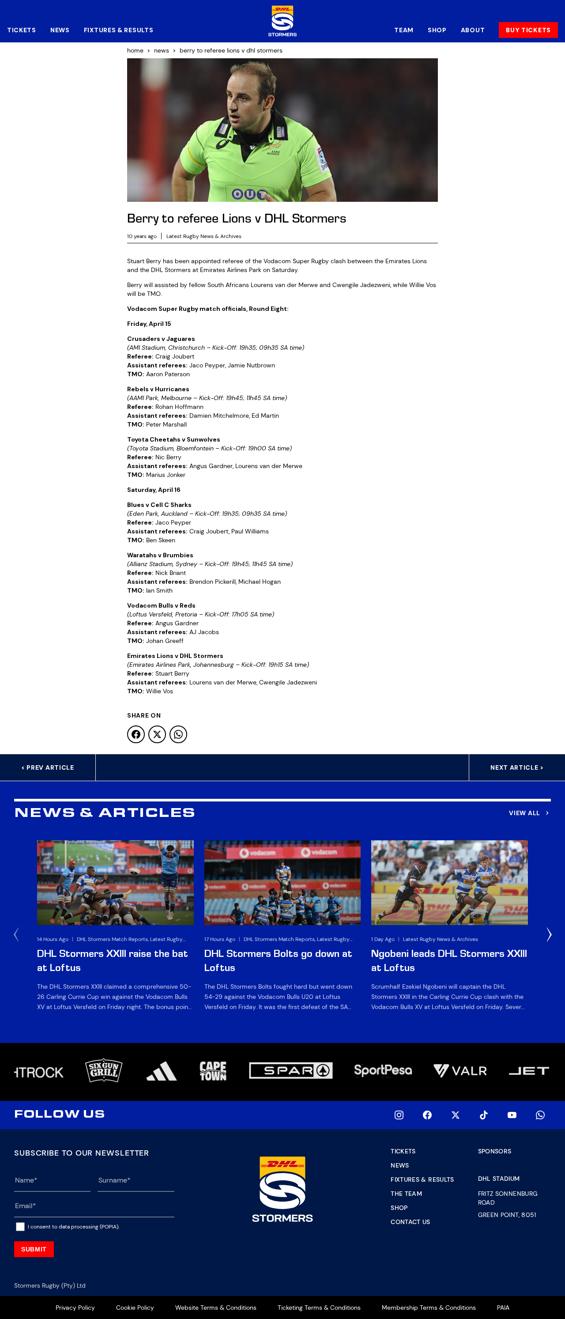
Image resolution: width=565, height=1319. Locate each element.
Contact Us (410, 1222)
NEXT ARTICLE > (517, 767)
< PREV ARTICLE (47, 767)
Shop (437, 30)
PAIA (503, 1307)
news (161, 50)
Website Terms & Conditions (215, 1307)
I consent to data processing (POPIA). (73, 1226)
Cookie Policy (135, 1307)
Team (404, 30)
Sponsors (495, 1151)
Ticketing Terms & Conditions (319, 1307)
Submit (34, 1249)
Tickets (21, 30)
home (135, 50)
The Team (406, 1194)
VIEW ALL (524, 813)
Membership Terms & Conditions (429, 1307)
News (60, 30)
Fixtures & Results (119, 30)
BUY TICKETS (528, 30)
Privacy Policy (75, 1307)
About (473, 30)
